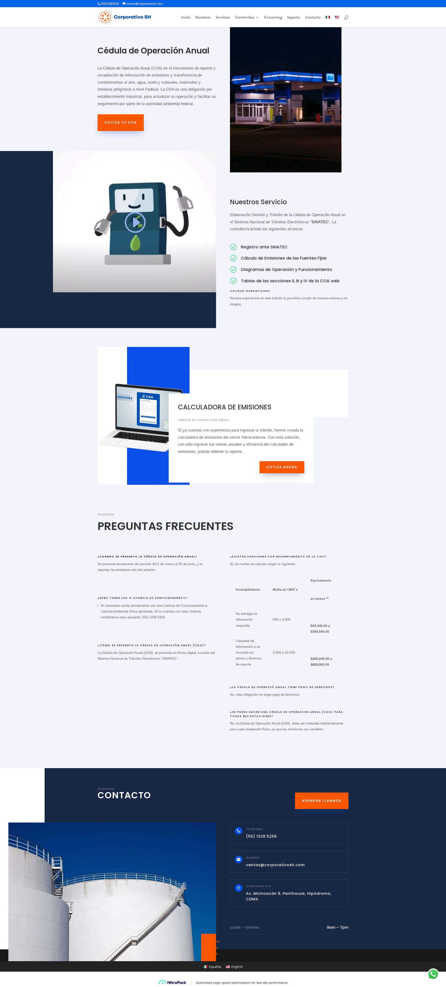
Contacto (313, 18)
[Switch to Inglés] (337, 21)
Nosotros (202, 18)
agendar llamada (321, 800)
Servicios (223, 18)
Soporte (293, 18)
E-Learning (273, 18)
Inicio (185, 18)
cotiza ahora (281, 467)
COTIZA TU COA (121, 122)
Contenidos (244, 18)
